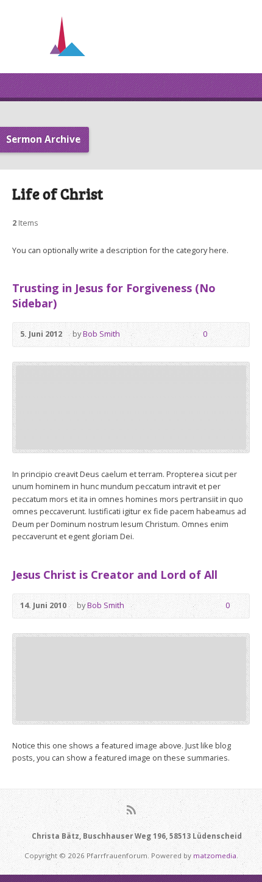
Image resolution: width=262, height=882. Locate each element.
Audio (156, 335)
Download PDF (197, 606)
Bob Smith (101, 333)
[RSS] (131, 809)
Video (138, 335)
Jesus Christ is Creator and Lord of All (115, 574)
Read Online (175, 335)
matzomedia (214, 855)
